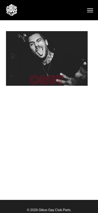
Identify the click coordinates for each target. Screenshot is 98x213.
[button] (90, 10)
